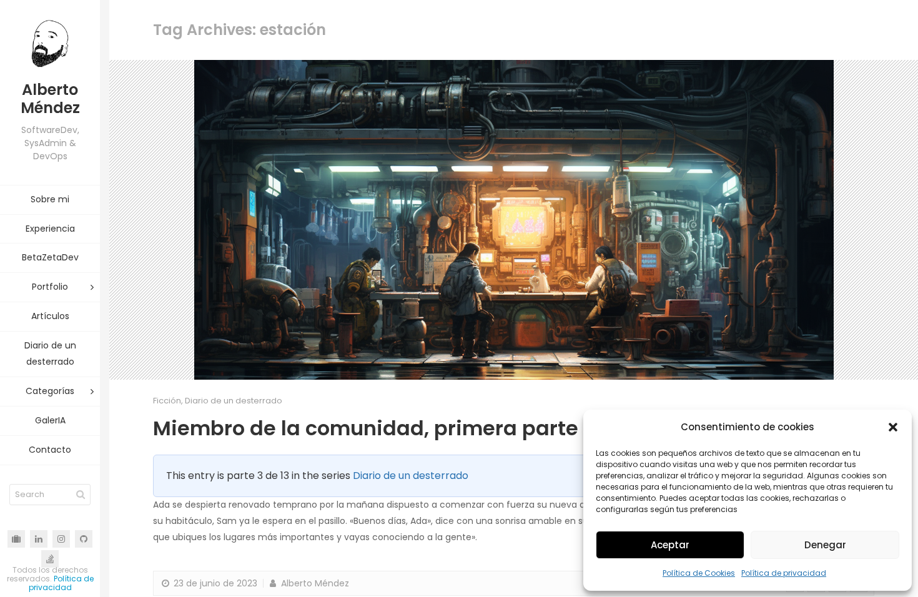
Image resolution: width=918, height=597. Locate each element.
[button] (893, 427)
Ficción (167, 401)
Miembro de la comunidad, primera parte (365, 428)
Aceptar (670, 544)
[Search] (81, 494)
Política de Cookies (699, 573)
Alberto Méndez (314, 583)
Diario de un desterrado (233, 401)
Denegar (825, 544)
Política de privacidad (783, 573)
